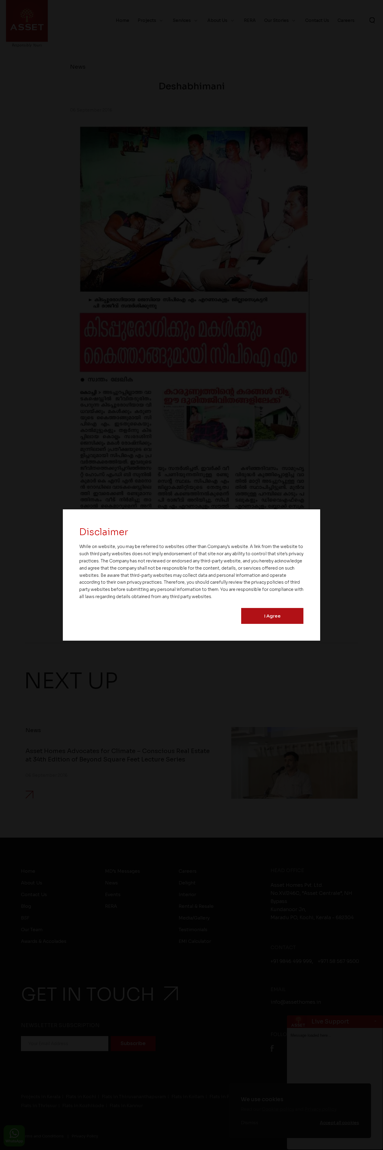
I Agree (272, 616)
